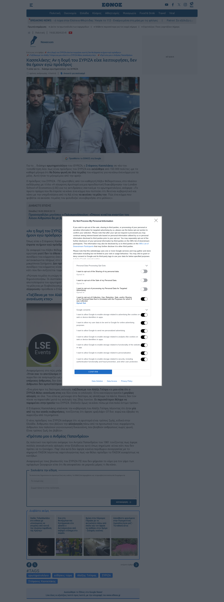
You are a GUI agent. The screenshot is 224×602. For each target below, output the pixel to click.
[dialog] (112, 301)
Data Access (112, 381)
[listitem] (112, 265)
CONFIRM (93, 372)
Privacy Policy (126, 381)
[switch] (144, 271)
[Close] (156, 221)
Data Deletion (97, 381)
